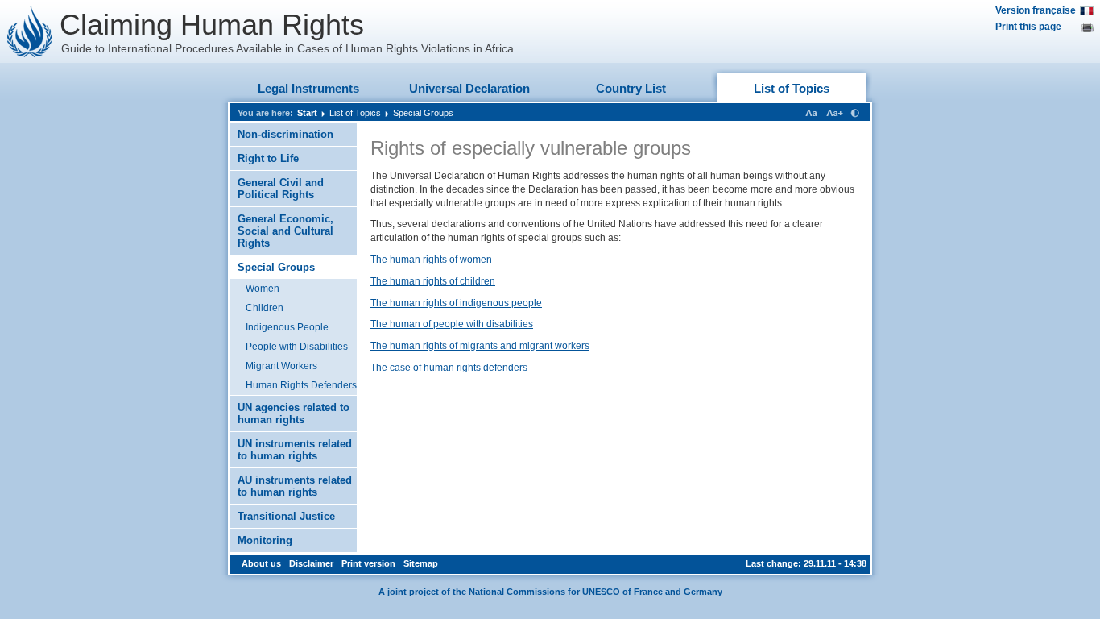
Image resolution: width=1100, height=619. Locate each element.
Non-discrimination (285, 134)
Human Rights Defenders (301, 385)
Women (262, 288)
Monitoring (265, 540)
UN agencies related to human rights (293, 413)
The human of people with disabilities (451, 324)
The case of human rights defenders (448, 367)
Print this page (1028, 26)
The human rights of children (432, 281)
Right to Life (268, 158)
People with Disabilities (297, 346)
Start (307, 113)
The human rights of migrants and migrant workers (479, 345)
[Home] (30, 31)
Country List (631, 88)
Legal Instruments (308, 88)
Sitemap (420, 563)
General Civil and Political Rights (281, 189)
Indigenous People (287, 327)
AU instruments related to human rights (295, 486)
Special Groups (423, 113)
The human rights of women (431, 259)
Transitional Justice (286, 516)
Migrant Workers (281, 366)
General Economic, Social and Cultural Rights (285, 231)
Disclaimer (311, 563)
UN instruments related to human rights (295, 450)
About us (261, 563)
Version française (1035, 10)
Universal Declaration (469, 88)
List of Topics (791, 88)
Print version (368, 563)
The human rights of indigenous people (456, 303)
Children (264, 308)
